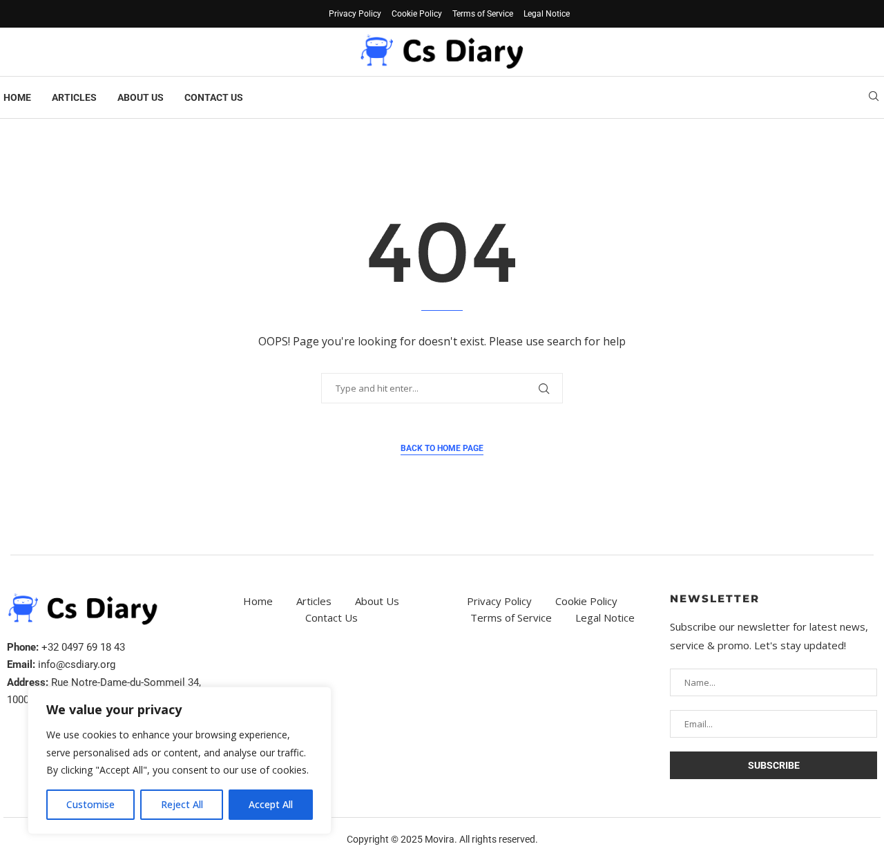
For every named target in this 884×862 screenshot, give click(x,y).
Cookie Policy (417, 14)
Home (17, 97)
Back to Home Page (442, 448)
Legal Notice (546, 14)
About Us (140, 97)
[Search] (874, 97)
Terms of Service (482, 14)
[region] (180, 760)
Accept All (271, 804)
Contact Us (213, 97)
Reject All (182, 804)
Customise (90, 804)
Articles (74, 97)
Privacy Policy (355, 14)
